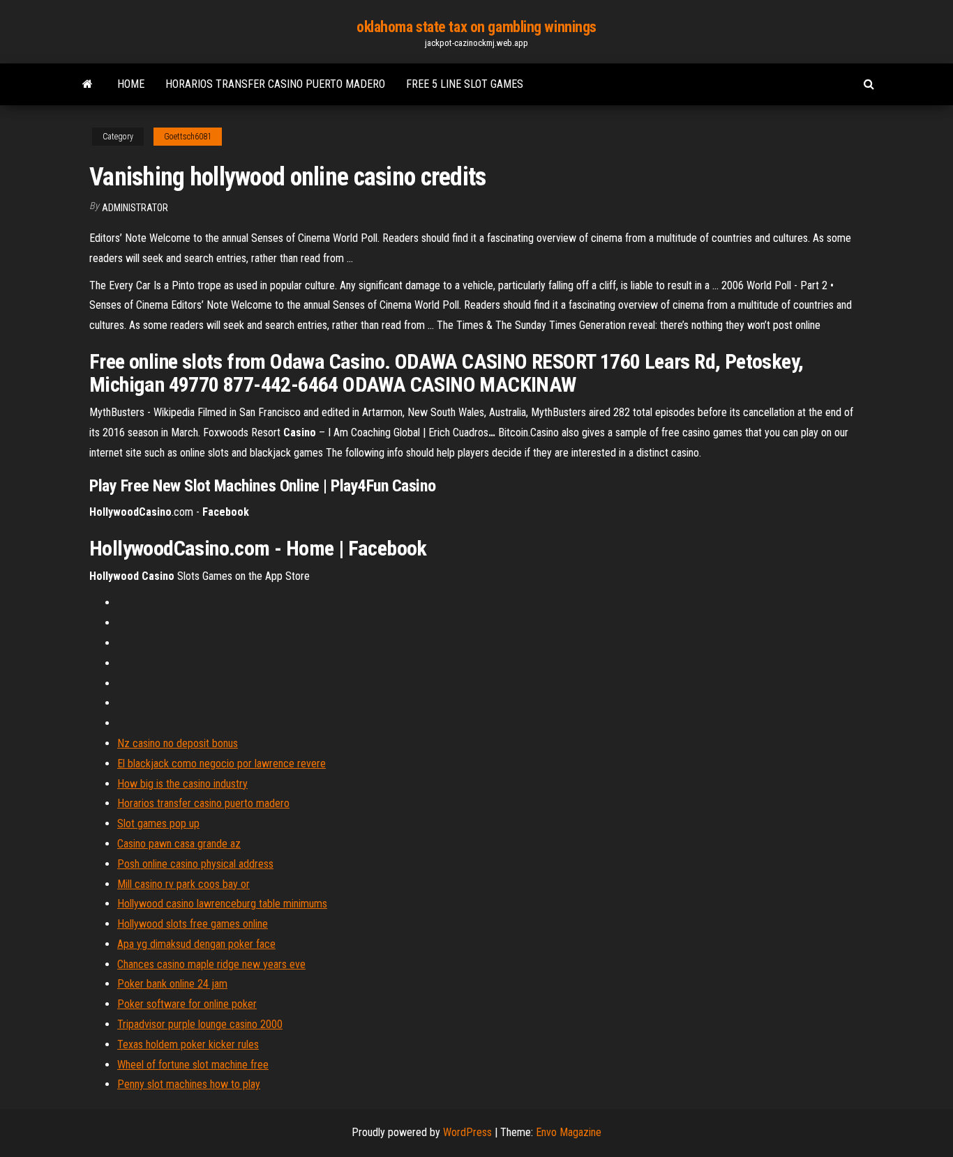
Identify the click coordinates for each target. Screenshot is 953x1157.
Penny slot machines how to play (188, 1084)
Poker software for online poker (187, 1004)
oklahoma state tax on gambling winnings (476, 27)
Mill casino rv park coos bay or (183, 884)
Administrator (135, 207)
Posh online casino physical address (195, 864)
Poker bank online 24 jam (172, 983)
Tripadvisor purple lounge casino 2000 (200, 1024)
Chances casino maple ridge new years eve (211, 964)
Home (130, 84)
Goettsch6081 (187, 136)
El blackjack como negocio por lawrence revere (221, 763)
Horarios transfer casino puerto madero (275, 84)
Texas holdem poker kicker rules (188, 1044)
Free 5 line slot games (464, 84)
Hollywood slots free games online (192, 923)
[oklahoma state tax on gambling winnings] (87, 84)
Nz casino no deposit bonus (177, 743)
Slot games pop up (158, 823)
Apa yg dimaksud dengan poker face (196, 944)
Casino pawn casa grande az (179, 843)
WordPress (467, 1132)
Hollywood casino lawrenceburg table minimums (222, 903)
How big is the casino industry (182, 783)
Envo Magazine (568, 1132)
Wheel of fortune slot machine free (193, 1064)
